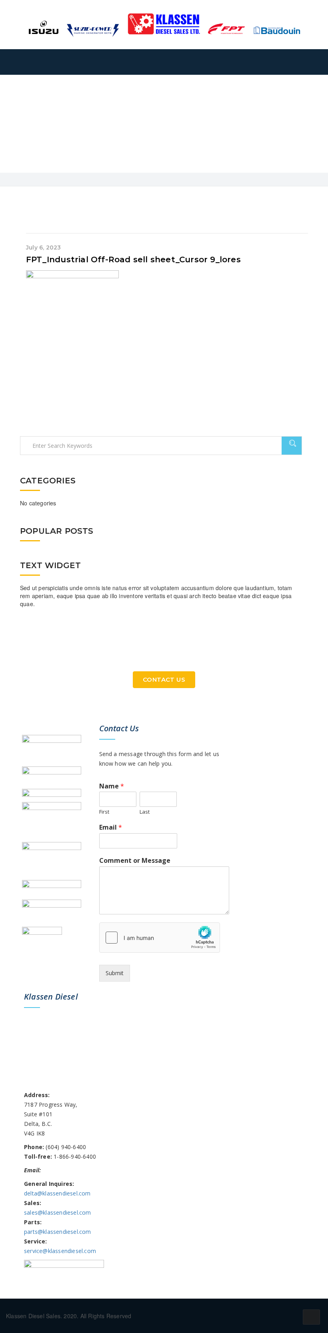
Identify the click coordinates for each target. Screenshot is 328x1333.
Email (110, 827)
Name (111, 786)
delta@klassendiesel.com (57, 1193)
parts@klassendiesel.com (57, 1231)
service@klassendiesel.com (60, 1251)
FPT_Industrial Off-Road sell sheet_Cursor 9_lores (133, 259)
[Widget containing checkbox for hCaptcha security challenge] (159, 937)
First (104, 811)
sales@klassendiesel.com (57, 1212)
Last (145, 811)
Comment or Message (134, 860)
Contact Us (164, 679)
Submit (115, 973)
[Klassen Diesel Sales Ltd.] (164, 24)
